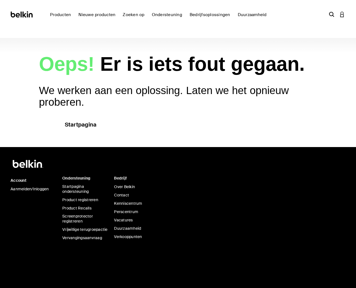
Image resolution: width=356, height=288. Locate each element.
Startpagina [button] (81, 124)
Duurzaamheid (127, 228)
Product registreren (80, 199)
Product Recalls (77, 208)
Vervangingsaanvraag (82, 237)
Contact (121, 195)
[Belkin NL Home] (22, 14)
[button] (331, 14)
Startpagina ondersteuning (75, 189)
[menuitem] (98, 18)
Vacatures (123, 220)
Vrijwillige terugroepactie (85, 229)
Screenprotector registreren (77, 219)
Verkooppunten (128, 236)
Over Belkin (124, 186)
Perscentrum (126, 211)
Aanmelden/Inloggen (30, 188)
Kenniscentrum (128, 203)
